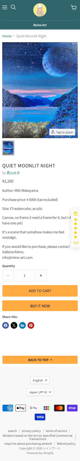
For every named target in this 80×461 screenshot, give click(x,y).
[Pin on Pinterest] (31, 325)
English (38, 380)
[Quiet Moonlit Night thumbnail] (8, 148)
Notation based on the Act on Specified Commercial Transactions (37, 437)
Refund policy (66, 443)
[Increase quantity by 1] (41, 275)
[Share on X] (14, 325)
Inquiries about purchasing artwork (28, 443)
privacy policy (31, 431)
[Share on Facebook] (5, 325)
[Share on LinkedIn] (22, 325)
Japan (38, 392)
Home (7, 36)
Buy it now (40, 305)
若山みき (13, 172)
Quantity (8, 265)
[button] (75, 228)
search (12, 431)
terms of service (56, 431)
